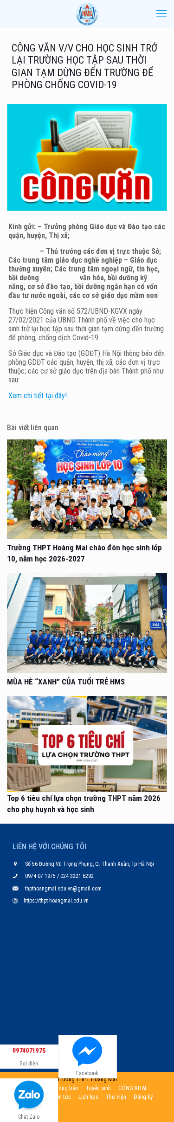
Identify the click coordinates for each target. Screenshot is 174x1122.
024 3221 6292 (76, 876)
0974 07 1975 (41, 876)
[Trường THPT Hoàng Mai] (87, 14)
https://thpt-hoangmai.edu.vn (56, 900)
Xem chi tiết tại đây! (37, 395)
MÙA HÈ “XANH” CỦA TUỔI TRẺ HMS (66, 681)
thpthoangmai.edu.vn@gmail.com (63, 888)
